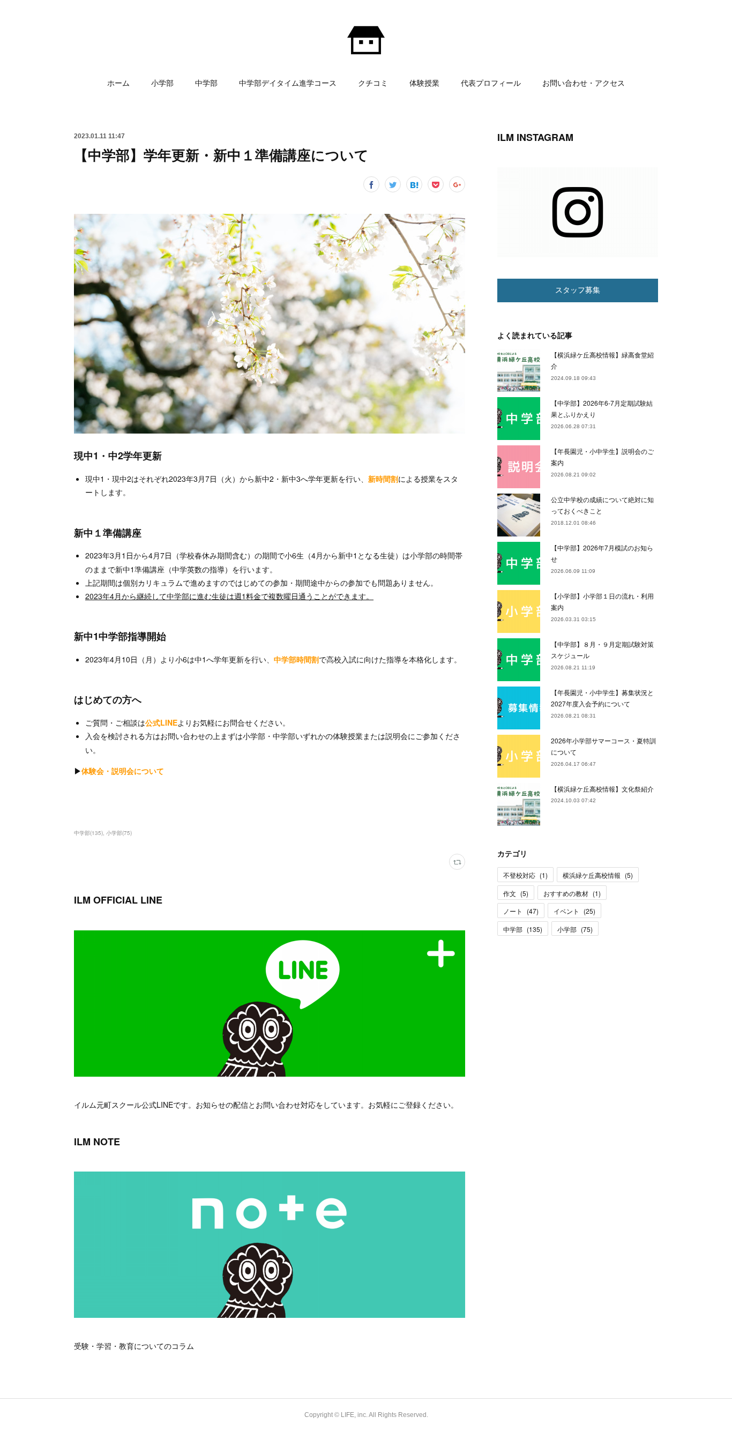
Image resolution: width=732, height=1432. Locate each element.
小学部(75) (119, 833)
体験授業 (424, 83)
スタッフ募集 (577, 290)
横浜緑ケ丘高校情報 (598, 874)
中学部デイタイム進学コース (288, 83)
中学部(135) (88, 833)
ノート (521, 910)
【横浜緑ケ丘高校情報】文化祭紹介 (602, 788)
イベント (574, 910)
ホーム (118, 83)
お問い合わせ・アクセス (583, 83)
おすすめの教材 (572, 893)
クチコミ (373, 83)
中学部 (206, 83)
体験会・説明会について (122, 770)
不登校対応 (525, 874)
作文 (515, 893)
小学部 (162, 83)
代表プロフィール (491, 83)
